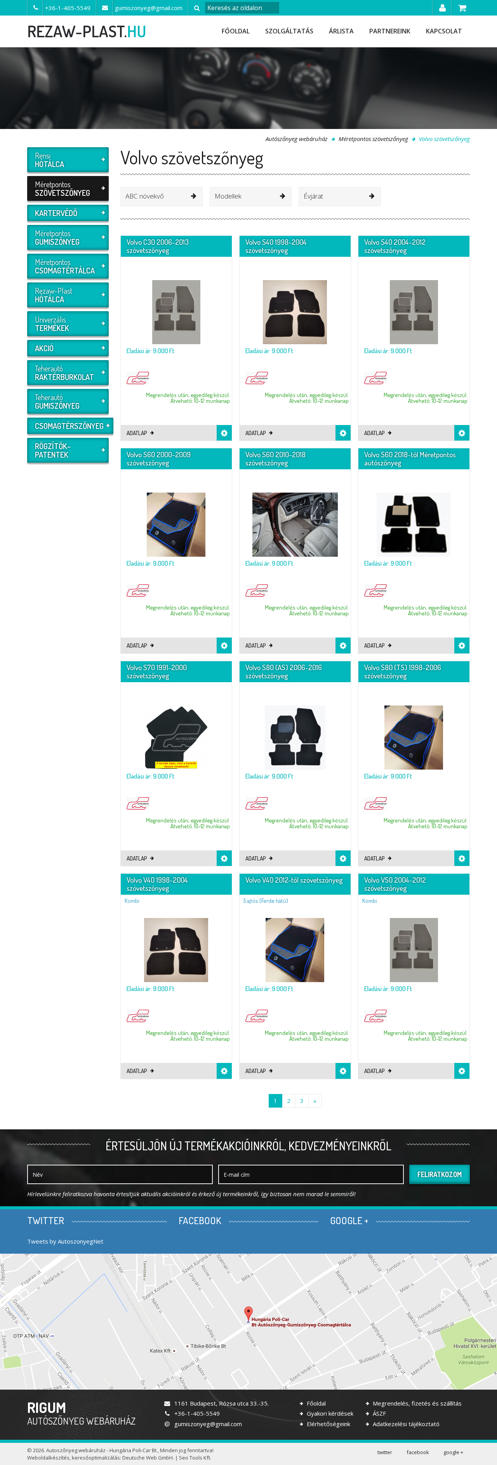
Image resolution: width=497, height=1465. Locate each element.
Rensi (49, 159)
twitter (384, 1452)
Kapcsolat (444, 31)
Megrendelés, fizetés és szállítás (416, 1403)
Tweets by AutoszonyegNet (65, 1241)
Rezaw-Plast (53, 295)
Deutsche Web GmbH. (148, 1457)
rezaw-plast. (86, 31)
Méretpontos (62, 188)
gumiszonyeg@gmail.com (207, 1424)
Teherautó (64, 372)
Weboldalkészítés (48, 1457)
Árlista (341, 31)
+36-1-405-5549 (196, 1413)
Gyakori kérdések (329, 1413)
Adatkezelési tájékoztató (405, 1424)
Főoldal (236, 31)
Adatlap (137, 433)
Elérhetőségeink (327, 1424)
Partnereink (389, 31)
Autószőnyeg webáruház (297, 139)
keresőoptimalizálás (96, 1457)
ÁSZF (378, 1413)
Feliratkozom (439, 1174)
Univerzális (52, 323)
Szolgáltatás (289, 31)
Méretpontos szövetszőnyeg (373, 139)
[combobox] (161, 196)
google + (453, 1452)
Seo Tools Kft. (195, 1457)
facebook (418, 1452)
